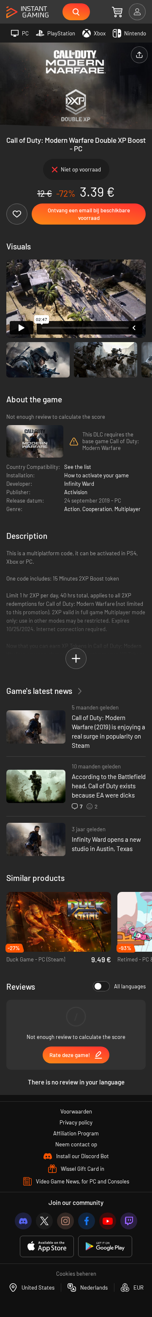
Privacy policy (76, 1122)
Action (72, 509)
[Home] (27, 12)
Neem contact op (76, 1144)
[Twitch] (128, 1221)
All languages (130, 986)
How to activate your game (96, 475)
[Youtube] (107, 1221)
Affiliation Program (76, 1133)
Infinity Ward (79, 483)
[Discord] (23, 1221)
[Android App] (105, 1246)
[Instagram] (65, 1221)
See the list (77, 466)
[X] (44, 1221)
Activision (75, 492)
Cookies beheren (76, 1273)
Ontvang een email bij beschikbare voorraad (89, 214)
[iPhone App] (47, 1246)
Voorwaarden (76, 1111)
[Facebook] (86, 1221)
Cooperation (97, 509)
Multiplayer (127, 509)
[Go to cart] (117, 11)
